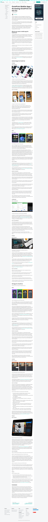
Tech (35, 23)
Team (26, 511)
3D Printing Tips (37, 27)
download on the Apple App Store (25, 379)
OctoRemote (7, 11)
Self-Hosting (20, 511)
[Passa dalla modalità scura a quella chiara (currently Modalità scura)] (41, 2)
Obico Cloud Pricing (7, 514)
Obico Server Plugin (21, 513)
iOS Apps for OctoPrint (6, 14)
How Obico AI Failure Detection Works (39, 35)
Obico (6, 10)
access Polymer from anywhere (24, 482)
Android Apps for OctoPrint (7, 8)
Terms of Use (27, 514)
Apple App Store (15, 324)
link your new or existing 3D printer (26, 168)
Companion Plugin (20, 122)
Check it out (39, 18)
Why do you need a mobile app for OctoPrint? (7, 6)
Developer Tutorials (21, 515)
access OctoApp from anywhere (20, 128)
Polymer (6, 17)
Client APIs (20, 514)
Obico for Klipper (7, 511)
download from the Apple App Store (24, 314)
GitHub (28, 0)
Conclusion (6, 18)
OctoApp (7, 9)
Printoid (6, 12)
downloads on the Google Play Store (27, 256)
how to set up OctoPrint (19, 57)
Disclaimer (27, 515)
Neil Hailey (15, 14)
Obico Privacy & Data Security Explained (40, 38)
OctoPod (7, 16)
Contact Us (27, 512)
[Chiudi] (47, 0)
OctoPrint (36, 26)
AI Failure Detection (14, 511)
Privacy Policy (27, 513)
